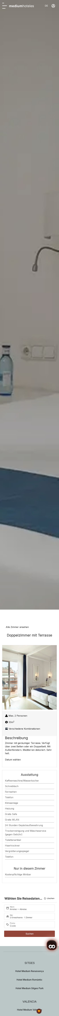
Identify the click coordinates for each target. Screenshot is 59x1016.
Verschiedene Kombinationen (24, 728)
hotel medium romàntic (29, 979)
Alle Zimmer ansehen (17, 627)
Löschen (50, 898)
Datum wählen (13, 759)
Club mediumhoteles (27, 1010)
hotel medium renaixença (29, 971)
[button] (5, 677)
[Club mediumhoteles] (39, 1011)
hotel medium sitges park (30, 988)
